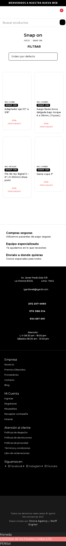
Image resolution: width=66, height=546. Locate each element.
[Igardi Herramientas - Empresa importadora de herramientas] (33, 12)
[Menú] (5, 12)
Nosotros (9, 364)
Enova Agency (38, 521)
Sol (8, 543)
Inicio (27, 40)
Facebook (16, 466)
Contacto (9, 380)
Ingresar (8, 398)
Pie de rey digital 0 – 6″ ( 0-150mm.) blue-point (17, 177)
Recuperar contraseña (16, 414)
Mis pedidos (10, 408)
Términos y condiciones (17, 448)
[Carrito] (59, 12)
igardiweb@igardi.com (36, 289)
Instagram (35, 466)
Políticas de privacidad (16, 443)
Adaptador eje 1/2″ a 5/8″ (17, 111)
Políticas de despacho (16, 432)
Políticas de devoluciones (18, 437)
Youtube (52, 466)
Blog (7, 385)
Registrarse (10, 403)
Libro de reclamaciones (16, 453)
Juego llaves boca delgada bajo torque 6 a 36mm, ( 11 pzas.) (49, 112)
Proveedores (11, 374)
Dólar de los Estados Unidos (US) (29, 539)
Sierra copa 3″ (45, 174)
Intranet (8, 419)
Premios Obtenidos (14, 369)
